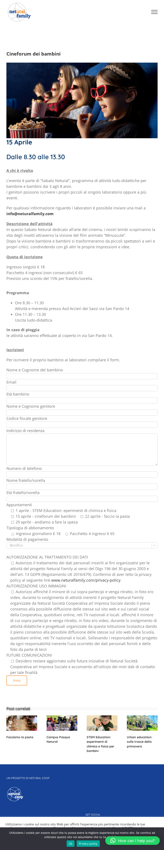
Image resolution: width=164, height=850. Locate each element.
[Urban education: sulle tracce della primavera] (142, 722)
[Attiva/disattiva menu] (154, 12)
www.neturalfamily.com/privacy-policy (85, 580)
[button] (132, 840)
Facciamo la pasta (19, 737)
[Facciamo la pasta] (21, 722)
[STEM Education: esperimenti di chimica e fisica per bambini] (102, 722)
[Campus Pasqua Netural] (62, 722)
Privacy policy (88, 843)
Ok (71, 843)
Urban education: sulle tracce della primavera (139, 741)
